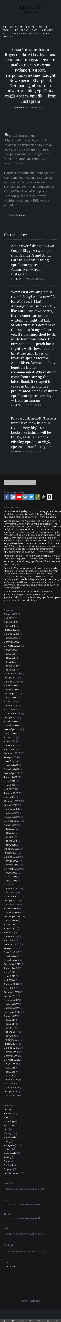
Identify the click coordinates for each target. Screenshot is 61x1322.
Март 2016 (9, 1083)
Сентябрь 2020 (12, 868)
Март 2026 (9, 626)
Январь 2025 (11, 677)
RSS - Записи (11, 1266)
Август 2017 (10, 1016)
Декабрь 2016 (11, 1048)
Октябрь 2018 (11, 960)
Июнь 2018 (9, 976)
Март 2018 (9, 988)
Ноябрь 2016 (11, 1051)
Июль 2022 (9, 781)
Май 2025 (9, 662)
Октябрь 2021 (11, 817)
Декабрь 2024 (11, 681)
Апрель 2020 (11, 888)
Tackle (33, 33)
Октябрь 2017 (11, 1008)
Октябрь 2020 (11, 864)
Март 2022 (9, 797)
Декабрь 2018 (11, 952)
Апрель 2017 (10, 1032)
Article (43, 27)
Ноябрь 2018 (11, 956)
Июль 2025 (9, 653)
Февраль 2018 (12, 992)
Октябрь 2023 (11, 725)
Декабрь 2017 (11, 1000)
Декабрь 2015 (11, 1095)
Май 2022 (9, 789)
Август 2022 (10, 777)
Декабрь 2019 (11, 904)
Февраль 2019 (11, 944)
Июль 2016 (9, 1067)
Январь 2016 (10, 1091)
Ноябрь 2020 (11, 861)
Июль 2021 (9, 829)
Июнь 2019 (9, 928)
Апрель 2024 (11, 705)
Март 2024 (9, 709)
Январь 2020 (11, 900)
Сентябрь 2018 (12, 964)
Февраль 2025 (12, 673)
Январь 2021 (10, 852)
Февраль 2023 (12, 753)
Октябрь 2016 (11, 1056)
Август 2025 (10, 650)
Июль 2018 (9, 972)
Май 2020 (9, 884)
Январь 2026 (11, 630)
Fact (5, 33)
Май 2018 (9, 980)
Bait (34, 30)
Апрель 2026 (11, 622)
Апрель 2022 (11, 793)
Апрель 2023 (11, 745)
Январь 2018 (10, 996)
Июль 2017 (9, 1020)
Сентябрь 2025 (12, 646)
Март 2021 (9, 845)
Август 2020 (10, 873)
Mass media (19, 33)
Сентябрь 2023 (12, 729)
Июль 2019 (9, 924)
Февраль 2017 (11, 1040)
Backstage (10, 1113)
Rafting (8, 1157)
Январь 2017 (10, 1044)
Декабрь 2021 (11, 809)
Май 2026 (9, 618)
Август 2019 (10, 920)
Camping (9, 1121)
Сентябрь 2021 (12, 821)
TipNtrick (8, 37)
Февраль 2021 (11, 849)
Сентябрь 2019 (12, 916)
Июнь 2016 (9, 1071)
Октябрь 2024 (11, 689)
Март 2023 (9, 749)
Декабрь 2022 (11, 761)
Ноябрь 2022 (11, 765)
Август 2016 (10, 1063)
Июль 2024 (10, 701)
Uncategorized (12, 1173)
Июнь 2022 (9, 785)
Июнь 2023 (10, 741)
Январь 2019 (10, 948)
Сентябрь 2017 (12, 1012)
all (4, 27)
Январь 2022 (11, 805)
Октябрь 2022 (11, 769)
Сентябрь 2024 (12, 693)
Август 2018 (10, 968)
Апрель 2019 (11, 936)
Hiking (7, 1141)
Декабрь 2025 (11, 634)
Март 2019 (9, 940)
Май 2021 (8, 837)
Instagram (16, 27)
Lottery (46, 33)
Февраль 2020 (12, 896)
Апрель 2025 (11, 665)
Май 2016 (9, 1075)
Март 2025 (9, 669)
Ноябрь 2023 (11, 721)
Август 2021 (10, 825)
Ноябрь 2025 (11, 638)
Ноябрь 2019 (11, 908)
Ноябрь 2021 (11, 813)
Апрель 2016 (11, 1079)
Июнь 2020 (10, 880)
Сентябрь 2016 (12, 1060)
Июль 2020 (10, 876)
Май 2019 (9, 932)
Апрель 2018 (11, 984)
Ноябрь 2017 (11, 1004)
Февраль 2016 (11, 1087)
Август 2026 (10, 614)
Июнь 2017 (9, 1024)
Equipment (21, 30)
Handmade (46, 30)
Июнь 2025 (9, 658)
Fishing (30, 27)
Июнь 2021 (9, 833)
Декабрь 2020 (12, 857)
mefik (20, 107)
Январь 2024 (11, 717)
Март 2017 (9, 1036)
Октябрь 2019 (11, 912)
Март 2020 (10, 892)
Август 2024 (10, 697)
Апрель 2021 (10, 841)
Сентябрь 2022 (12, 773)
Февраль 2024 (12, 713)
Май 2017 (8, 1028)
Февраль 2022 (12, 801)
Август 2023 (10, 733)
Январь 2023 (11, 757)
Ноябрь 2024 (11, 685)
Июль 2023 (10, 737)
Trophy (7, 30)
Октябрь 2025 (11, 642)
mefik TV (31, 6)
